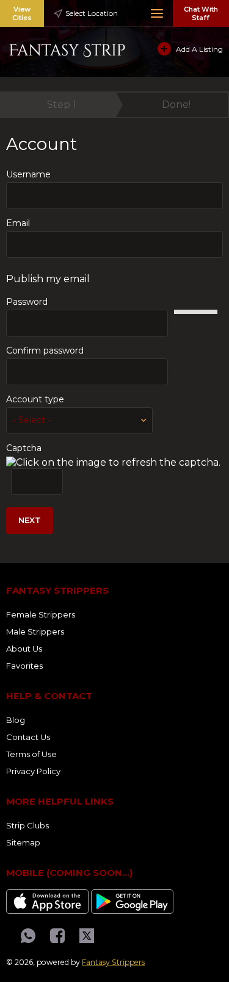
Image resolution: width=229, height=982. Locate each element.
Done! (176, 104)
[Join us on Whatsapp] (28, 935)
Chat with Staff (201, 13)
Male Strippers (35, 631)
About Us (24, 648)
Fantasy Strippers (113, 962)
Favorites (24, 666)
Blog (15, 720)
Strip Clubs (27, 825)
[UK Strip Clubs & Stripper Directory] (67, 48)
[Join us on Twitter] (86, 935)
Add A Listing (199, 49)
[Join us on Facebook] (57, 935)
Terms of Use (31, 754)
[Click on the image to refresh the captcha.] (113, 462)
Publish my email (48, 279)
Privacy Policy (33, 771)
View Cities (22, 13)
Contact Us (28, 737)
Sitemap (23, 842)
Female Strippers (40, 614)
